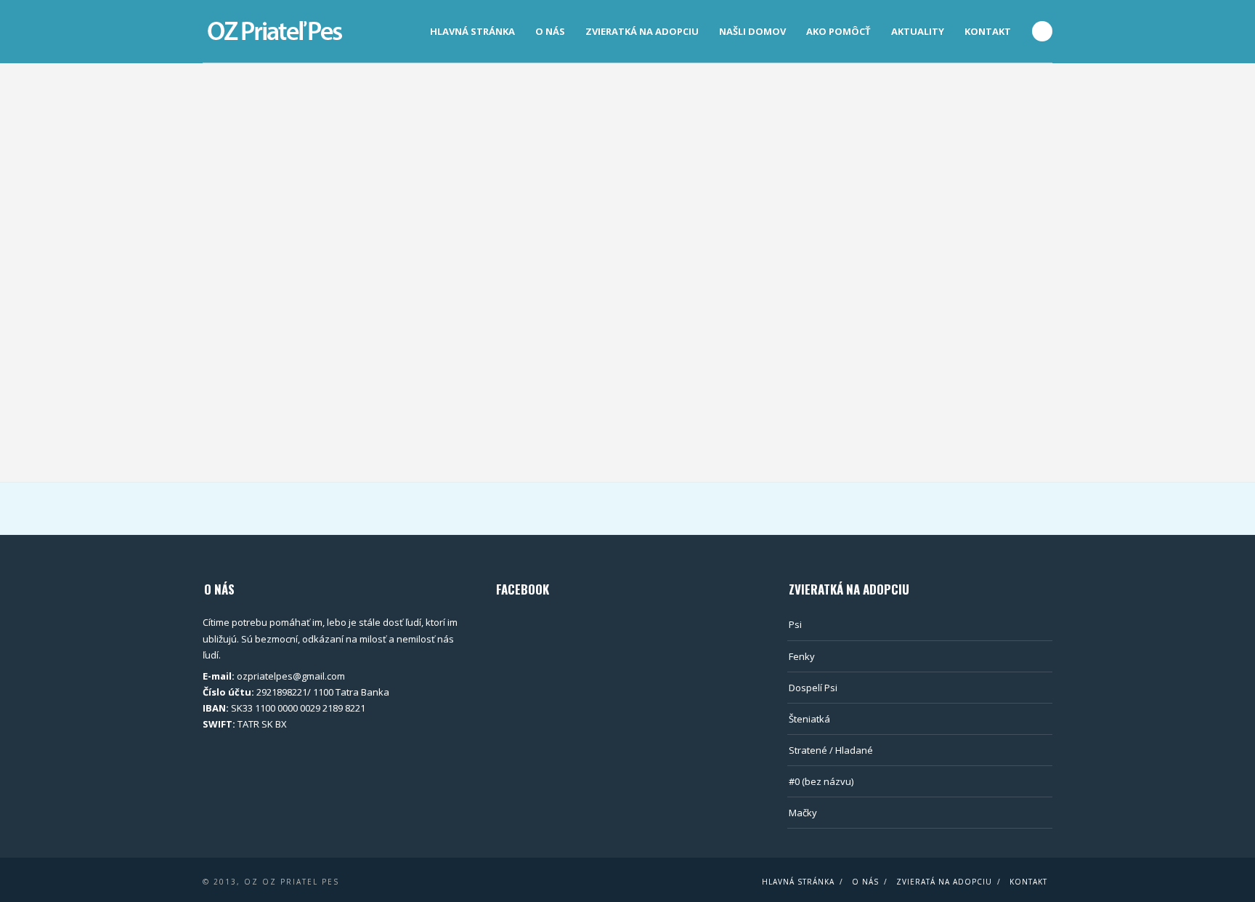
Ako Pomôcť (838, 31)
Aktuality (917, 31)
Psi (795, 624)
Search (1042, 31)
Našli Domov (752, 31)
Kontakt (987, 31)
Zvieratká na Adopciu (642, 31)
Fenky (802, 656)
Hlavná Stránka (472, 31)
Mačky (803, 812)
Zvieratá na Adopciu (944, 882)
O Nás (550, 31)
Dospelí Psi (813, 687)
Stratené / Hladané (831, 750)
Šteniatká (809, 718)
